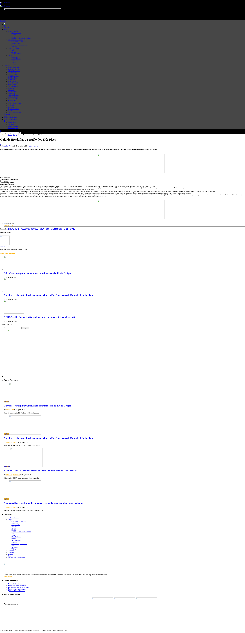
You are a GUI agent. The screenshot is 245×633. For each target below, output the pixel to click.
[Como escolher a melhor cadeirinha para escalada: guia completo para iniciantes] (25, 499)
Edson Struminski (13, 83)
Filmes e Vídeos (16, 33)
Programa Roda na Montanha (16, 557)
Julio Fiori (11, 90)
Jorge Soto (11, 88)
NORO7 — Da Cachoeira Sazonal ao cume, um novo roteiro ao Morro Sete (41, 317)
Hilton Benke (12, 84)
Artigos (6, 29)
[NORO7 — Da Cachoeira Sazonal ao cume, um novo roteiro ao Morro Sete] (14, 313)
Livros (13, 36)
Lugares (13, 52)
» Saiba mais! (8, 576)
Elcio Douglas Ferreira (13, 475)
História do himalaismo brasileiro (21, 38)
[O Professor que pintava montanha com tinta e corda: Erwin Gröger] (14, 269)
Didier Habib (12, 81)
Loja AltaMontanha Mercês (17, 585)
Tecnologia (14, 46)
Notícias (6, 27)
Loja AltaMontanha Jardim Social (19, 587)
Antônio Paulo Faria (14, 69)
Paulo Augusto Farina (14, 103)
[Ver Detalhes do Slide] (131, 173)
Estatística (14, 57)
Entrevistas (14, 60)
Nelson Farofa (12, 100)
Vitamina (10, 110)
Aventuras (7, 114)
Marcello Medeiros (13, 95)
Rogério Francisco (13, 109)
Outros (13, 64)
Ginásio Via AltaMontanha (17, 591)
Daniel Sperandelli (13, 76)
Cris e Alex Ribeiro (13, 74)
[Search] (1, 4)
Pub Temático (12, 124)
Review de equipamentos (19, 45)
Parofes (10, 102)
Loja (5, 116)
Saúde (13, 50)
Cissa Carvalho (12, 72)
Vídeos (13, 549)
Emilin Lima (10, 410)
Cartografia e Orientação (18, 41)
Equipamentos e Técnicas (15, 40)
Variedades (11, 55)
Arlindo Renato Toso (14, 71)
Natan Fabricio (12, 98)
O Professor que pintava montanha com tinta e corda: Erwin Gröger (37, 273)
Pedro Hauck (12, 105)
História (13, 34)
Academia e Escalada (10, 117)
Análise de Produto (13, 518)
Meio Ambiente (16, 53)
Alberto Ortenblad (13, 67)
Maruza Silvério (11, 442)
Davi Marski (11, 79)
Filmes (13, 528)
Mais (7, 121)
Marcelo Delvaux (13, 97)
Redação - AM (6, 146)
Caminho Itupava (13, 128)
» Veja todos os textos (14, 112)
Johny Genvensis (13, 86)
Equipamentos (15, 43)
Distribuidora (12, 122)
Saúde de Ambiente (13, 48)
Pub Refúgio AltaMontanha (17, 589)
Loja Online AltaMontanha (17, 584)
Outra (9, 556)
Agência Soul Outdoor (11, 119)
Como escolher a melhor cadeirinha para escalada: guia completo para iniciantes (43, 503)
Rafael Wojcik (12, 107)
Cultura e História (13, 31)
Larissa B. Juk (12, 93)
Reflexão (14, 62)
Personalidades (15, 59)
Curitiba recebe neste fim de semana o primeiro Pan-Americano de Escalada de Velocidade (48, 295)
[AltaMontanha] (5, 2)
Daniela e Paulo (12, 78)
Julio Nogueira (12, 91)
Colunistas (7, 65)
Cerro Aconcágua (13, 126)
